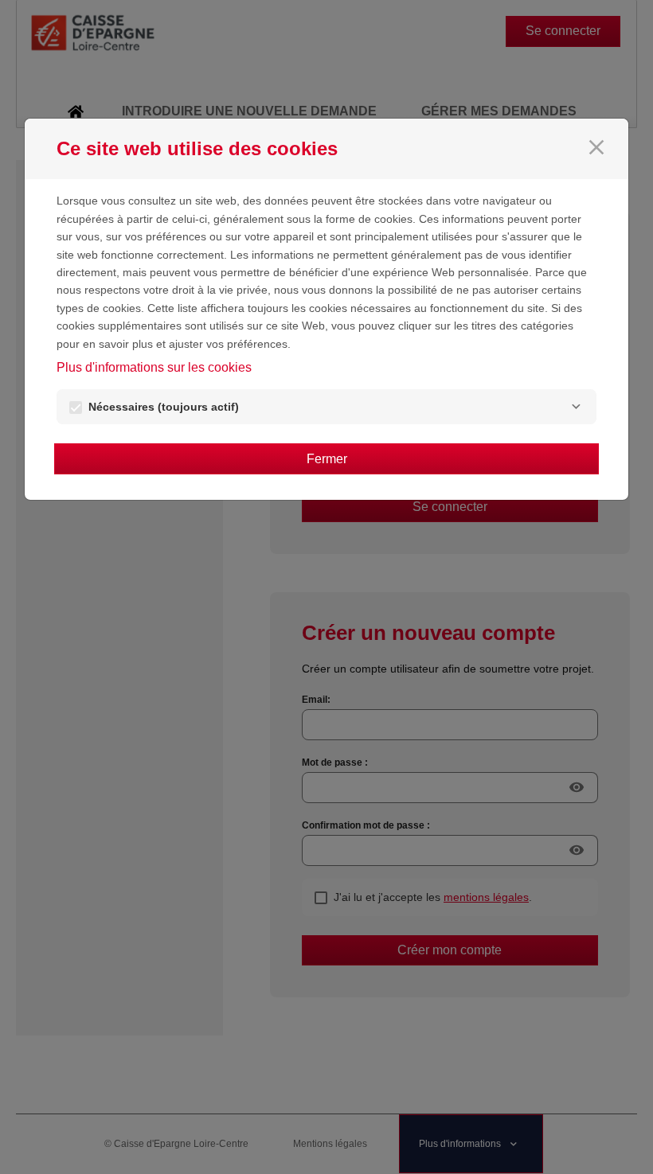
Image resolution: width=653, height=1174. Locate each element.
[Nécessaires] (575, 406)
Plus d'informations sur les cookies (154, 367)
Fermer (327, 459)
